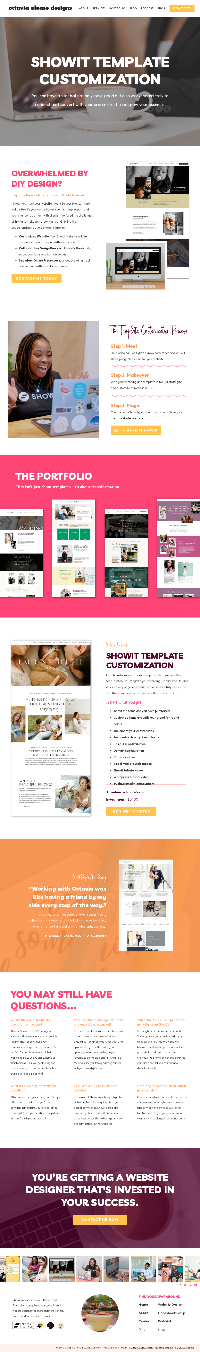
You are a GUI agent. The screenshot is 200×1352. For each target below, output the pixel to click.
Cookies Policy (184, 1348)
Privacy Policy (164, 1348)
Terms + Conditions (141, 1348)
